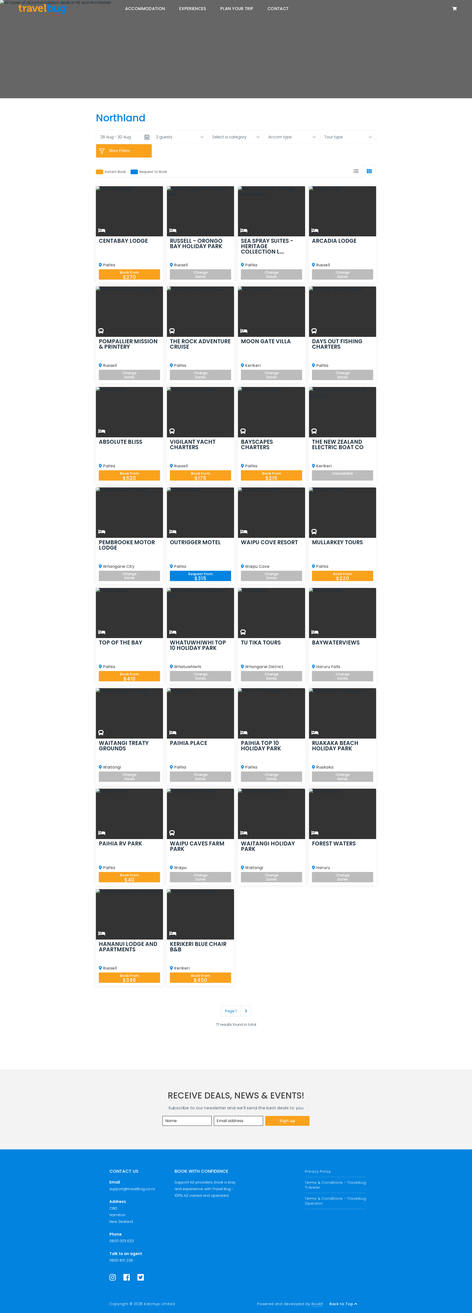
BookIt (317, 1303)
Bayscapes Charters (257, 444)
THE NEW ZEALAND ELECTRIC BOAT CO (338, 444)
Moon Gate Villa (266, 341)
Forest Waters (334, 843)
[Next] (246, 1011)
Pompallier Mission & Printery (128, 344)
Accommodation (145, 9)
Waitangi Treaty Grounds (124, 746)
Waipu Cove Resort (269, 542)
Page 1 (231, 1010)
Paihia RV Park (120, 843)
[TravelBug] (42, 9)
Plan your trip (236, 9)
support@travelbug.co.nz (132, 1188)
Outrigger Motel (195, 542)
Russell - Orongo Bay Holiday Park (196, 243)
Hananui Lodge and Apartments (128, 947)
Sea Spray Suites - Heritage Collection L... (267, 246)
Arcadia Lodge (334, 241)
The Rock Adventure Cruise (200, 344)
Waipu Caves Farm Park (197, 846)
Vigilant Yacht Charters (193, 444)
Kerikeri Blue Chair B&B (198, 947)
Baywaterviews (336, 642)
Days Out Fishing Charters (337, 344)
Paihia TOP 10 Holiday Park (261, 746)
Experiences (192, 9)
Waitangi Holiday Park (268, 846)
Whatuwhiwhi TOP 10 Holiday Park (198, 645)
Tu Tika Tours (261, 642)
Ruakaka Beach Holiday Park (335, 746)
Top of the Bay (120, 642)
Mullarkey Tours (337, 542)
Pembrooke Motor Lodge (127, 545)
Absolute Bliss (120, 442)
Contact (278, 9)
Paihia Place (188, 743)
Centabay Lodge (123, 241)
